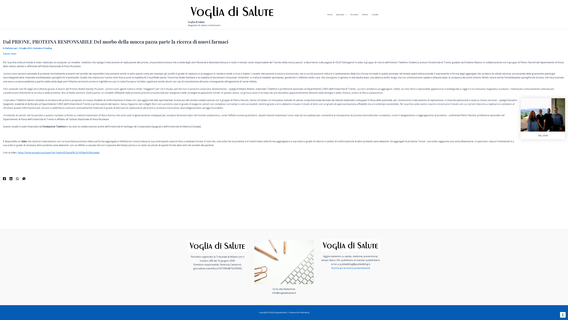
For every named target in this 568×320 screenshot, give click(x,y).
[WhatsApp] (17, 178)
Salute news (9, 53)
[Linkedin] (10, 178)
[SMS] (23, 178)
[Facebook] (4, 178)
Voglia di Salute (196, 22)
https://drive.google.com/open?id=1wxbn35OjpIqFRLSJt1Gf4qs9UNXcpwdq (58, 152)
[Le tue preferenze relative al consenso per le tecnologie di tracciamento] (563, 315)
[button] (345, 15)
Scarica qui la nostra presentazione (350, 268)
